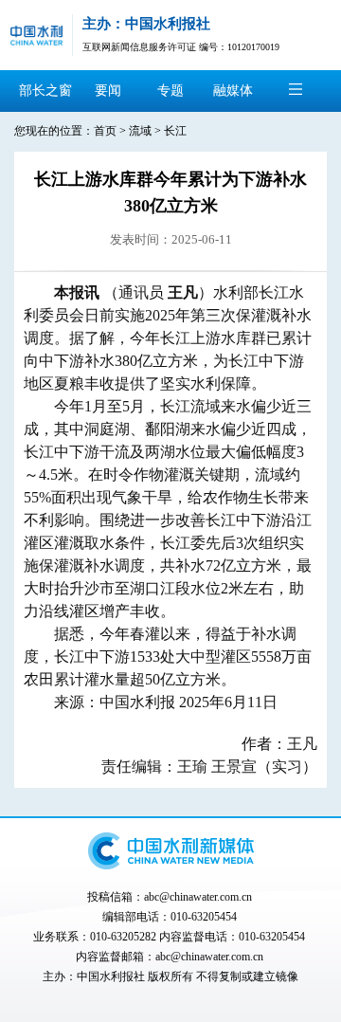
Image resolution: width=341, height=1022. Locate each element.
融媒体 (233, 90)
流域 (140, 130)
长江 (175, 130)
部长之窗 (45, 90)
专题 (170, 90)
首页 (105, 130)
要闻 (108, 90)
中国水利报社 (111, 976)
